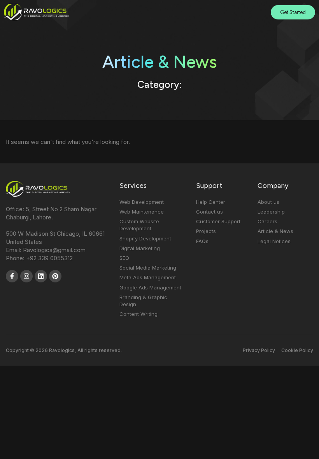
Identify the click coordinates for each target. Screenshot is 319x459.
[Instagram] (26, 276)
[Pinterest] (55, 276)
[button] (248, 12)
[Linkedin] (41, 276)
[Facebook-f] (12, 276)
